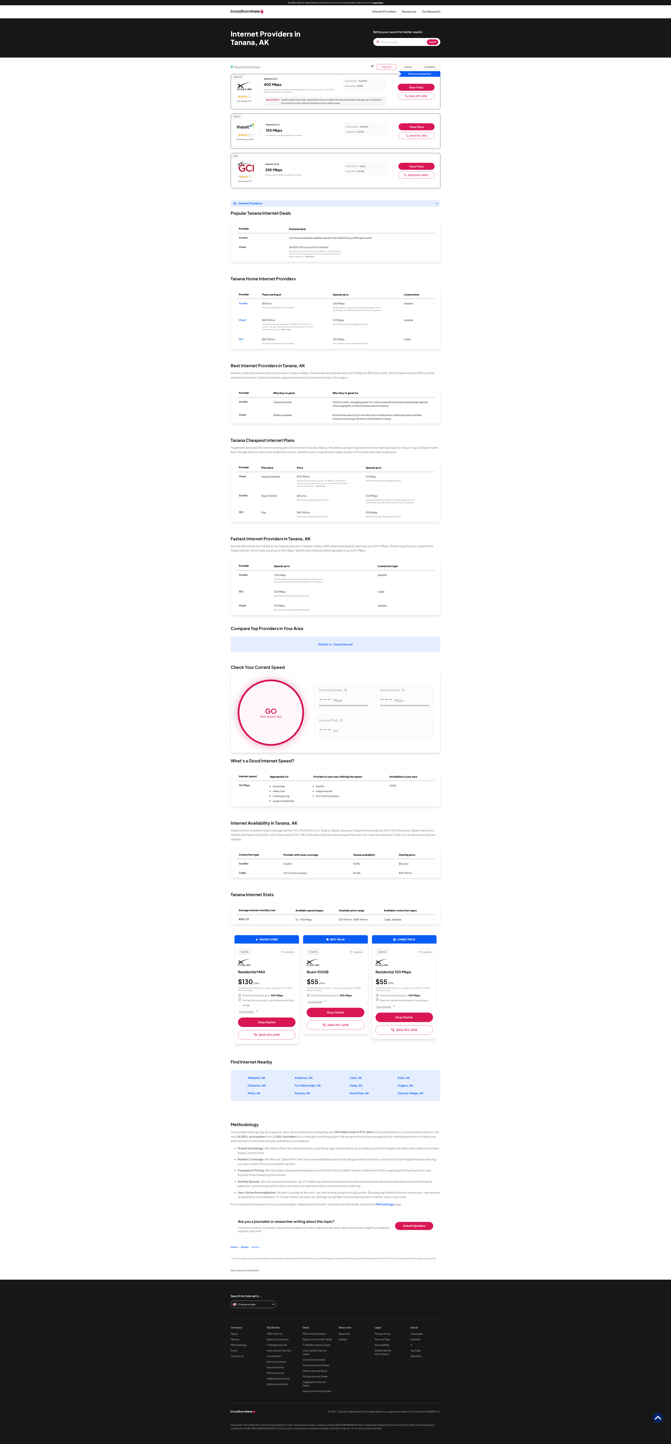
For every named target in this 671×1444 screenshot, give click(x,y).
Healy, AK (356, 1085)
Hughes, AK (405, 1085)
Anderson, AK (304, 1078)
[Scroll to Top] (658, 1418)
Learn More (378, 2)
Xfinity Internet (275, 1372)
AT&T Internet (275, 1333)
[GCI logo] (245, 165)
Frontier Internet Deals (316, 1365)
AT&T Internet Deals (314, 1333)
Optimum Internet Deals (317, 1391)
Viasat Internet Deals (315, 1370)
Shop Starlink (267, 1022)
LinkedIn (416, 1339)
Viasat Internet (275, 1367)
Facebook (417, 1333)
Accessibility (382, 1344)
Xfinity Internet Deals (315, 1376)
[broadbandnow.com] (247, 12)
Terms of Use (382, 1339)
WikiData (416, 1356)
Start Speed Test (271, 712)
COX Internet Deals (314, 1359)
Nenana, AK (302, 1093)
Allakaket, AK (256, 1078)
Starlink (243, 303)
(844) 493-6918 (418, 96)
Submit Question (414, 1225)
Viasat (242, 319)
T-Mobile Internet (277, 1344)
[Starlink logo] (244, 86)
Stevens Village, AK (410, 1093)
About (234, 1333)
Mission (235, 1339)
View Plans (416, 87)
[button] (384, 11)
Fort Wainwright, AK (308, 1085)
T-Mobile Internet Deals (316, 1344)
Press (234, 1350)
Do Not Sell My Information (383, 1352)
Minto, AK (254, 1093)
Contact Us (237, 1356)
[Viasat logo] (245, 126)
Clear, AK (356, 1078)
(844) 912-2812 (418, 135)
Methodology (385, 1204)
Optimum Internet (277, 1384)
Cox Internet (274, 1356)
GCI (241, 339)
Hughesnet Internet (278, 1378)
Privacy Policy (383, 1333)
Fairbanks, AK (257, 1085)
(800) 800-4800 (418, 175)
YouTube (416, 1350)
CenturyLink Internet (279, 1350)
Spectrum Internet (278, 1339)
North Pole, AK (359, 1093)
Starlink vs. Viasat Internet (335, 644)
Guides (343, 1339)
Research (344, 1333)
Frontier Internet (276, 1361)
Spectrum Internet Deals (317, 1339)
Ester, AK (404, 1078)
